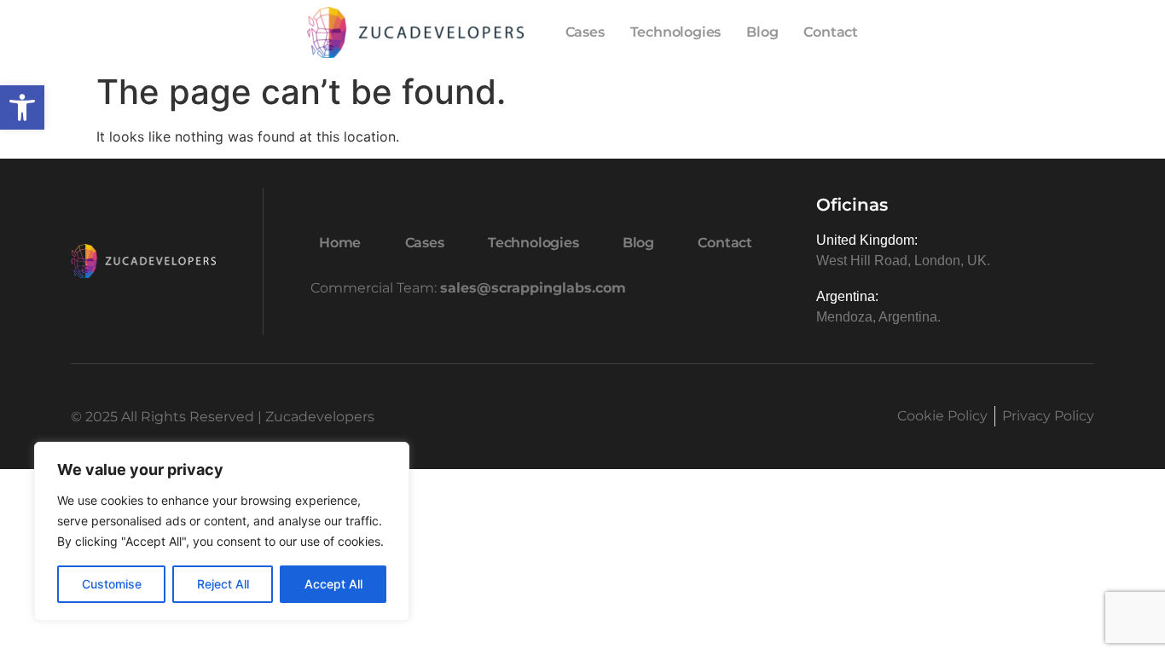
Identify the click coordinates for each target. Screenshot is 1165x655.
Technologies (676, 32)
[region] (221, 531)
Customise (112, 584)
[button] (22, 107)
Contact (830, 32)
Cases (585, 32)
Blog (762, 32)
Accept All (333, 584)
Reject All (223, 584)
